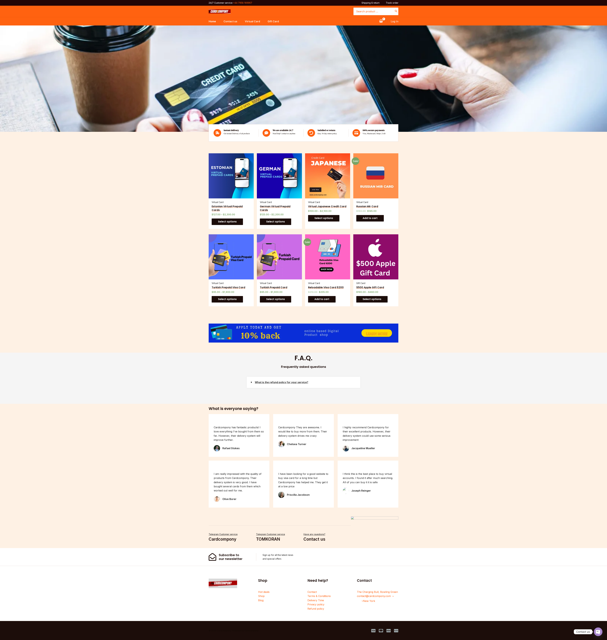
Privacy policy (315, 604)
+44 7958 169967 (242, 2)
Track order (392, 2)
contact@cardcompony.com (374, 596)
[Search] (396, 11)
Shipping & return (371, 2)
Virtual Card (252, 21)
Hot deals (264, 591)
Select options (227, 221)
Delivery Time (315, 600)
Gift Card (273, 21)
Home (212, 21)
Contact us (230, 21)
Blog (261, 600)
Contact (312, 591)
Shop (261, 596)
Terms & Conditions (319, 596)
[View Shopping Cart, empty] (381, 21)
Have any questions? (314, 534)
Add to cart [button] (370, 218)
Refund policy (315, 608)
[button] (303, 382)
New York (369, 601)
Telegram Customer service (223, 534)
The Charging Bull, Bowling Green (377, 591)
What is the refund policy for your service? (281, 382)
